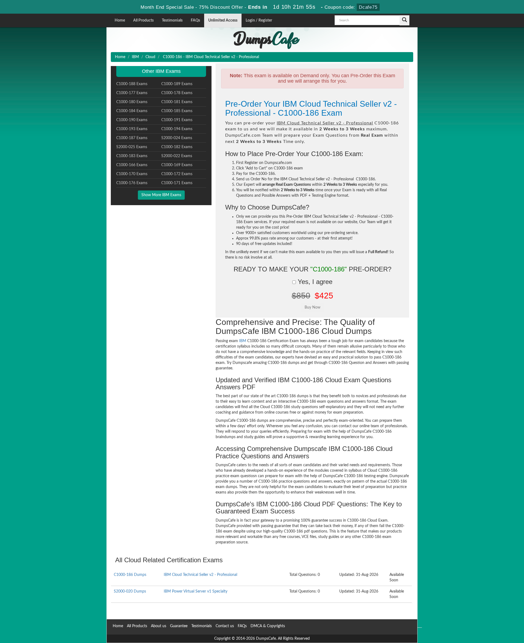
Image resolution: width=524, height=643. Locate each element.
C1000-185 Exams (176, 111)
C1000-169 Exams (176, 165)
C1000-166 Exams (131, 165)
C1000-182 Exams (176, 147)
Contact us (225, 626)
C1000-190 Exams (131, 120)
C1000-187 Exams (131, 138)
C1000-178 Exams (176, 93)
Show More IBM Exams (161, 195)
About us (158, 626)
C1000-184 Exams (131, 111)
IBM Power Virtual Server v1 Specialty (195, 591)
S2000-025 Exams (131, 147)
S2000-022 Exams (176, 156)
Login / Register (259, 20)
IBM (135, 57)
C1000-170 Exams (131, 174)
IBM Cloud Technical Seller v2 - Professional (200, 575)
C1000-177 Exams (131, 93)
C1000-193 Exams (131, 129)
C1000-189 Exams (176, 84)
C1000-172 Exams (176, 174)
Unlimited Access (222, 20)
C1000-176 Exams (131, 183)
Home (120, 20)
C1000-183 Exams (131, 156)
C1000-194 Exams (176, 129)
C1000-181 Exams (176, 102)
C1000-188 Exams (131, 84)
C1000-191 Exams (176, 120)
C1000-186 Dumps (130, 575)
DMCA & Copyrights (268, 626)
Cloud (150, 57)
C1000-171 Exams (176, 183)
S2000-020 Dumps (130, 591)
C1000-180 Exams (131, 102)
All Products (143, 20)
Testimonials (172, 20)
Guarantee (178, 626)
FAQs (195, 20)
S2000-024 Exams (176, 138)
